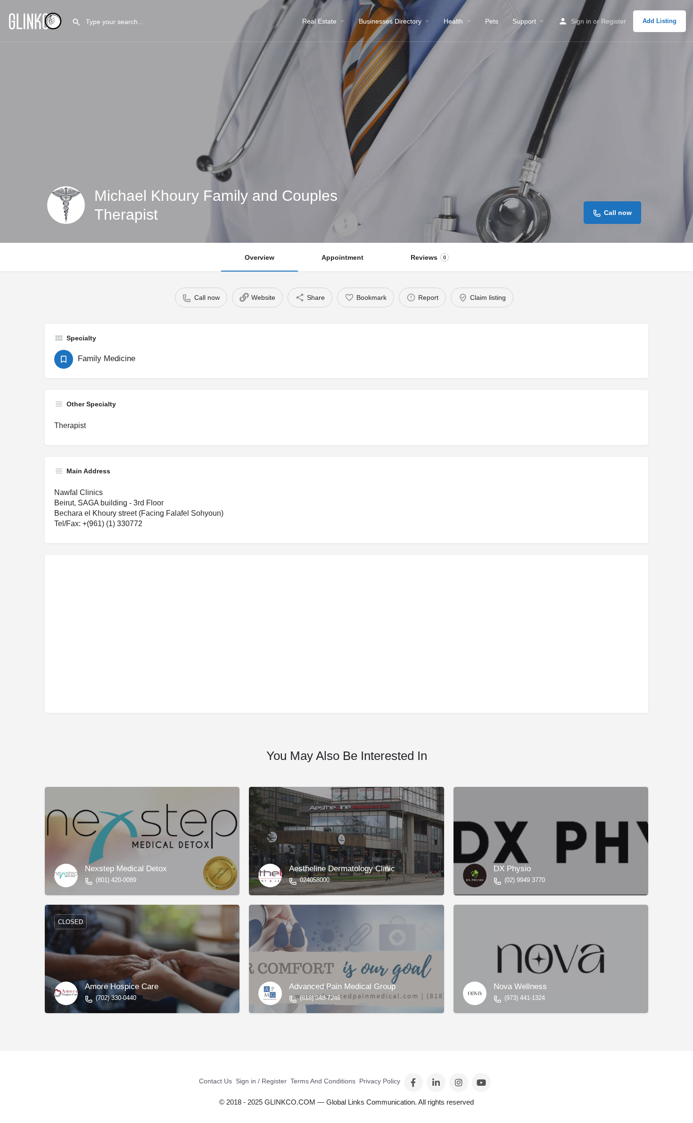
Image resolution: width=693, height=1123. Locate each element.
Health (453, 21)
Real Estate (319, 21)
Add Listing (659, 21)
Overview (259, 257)
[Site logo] (36, 20)
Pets (491, 21)
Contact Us (215, 1081)
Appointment (342, 257)
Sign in (581, 21)
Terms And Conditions (322, 1081)
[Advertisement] (337, 637)
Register (613, 21)
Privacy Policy (379, 1081)
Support (524, 21)
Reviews (428, 257)
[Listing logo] (66, 205)
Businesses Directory (390, 21)
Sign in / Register (261, 1081)
